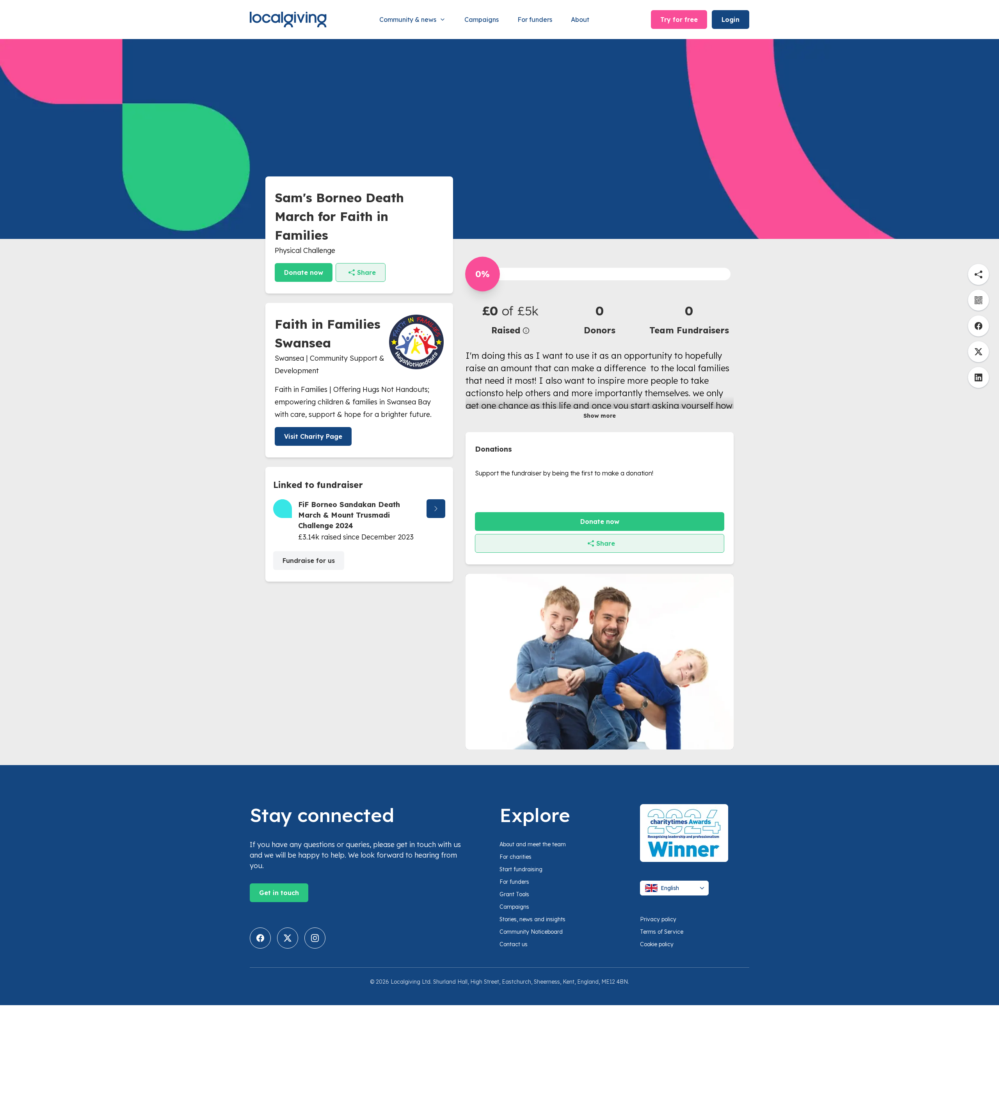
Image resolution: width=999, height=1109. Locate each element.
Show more (599, 415)
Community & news (407, 19)
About (580, 19)
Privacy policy (658, 919)
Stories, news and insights (532, 919)
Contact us (514, 944)
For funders (534, 19)
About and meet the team (533, 844)
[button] (510, 319)
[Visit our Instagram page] (314, 938)
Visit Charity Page (313, 436)
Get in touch (279, 893)
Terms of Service (661, 931)
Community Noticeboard (531, 931)
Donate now (303, 272)
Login (730, 19)
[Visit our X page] (287, 938)
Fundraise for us (309, 560)
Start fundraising (521, 869)
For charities (515, 856)
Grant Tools (514, 894)
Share (366, 272)
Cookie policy (657, 944)
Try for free (679, 19)
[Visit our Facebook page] (260, 938)
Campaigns (481, 19)
